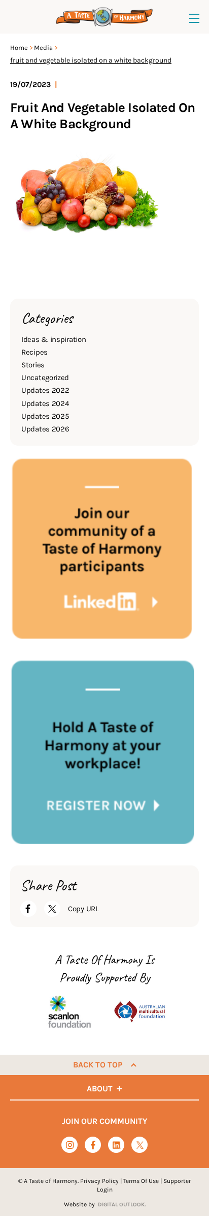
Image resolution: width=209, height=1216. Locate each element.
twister (139, 1145)
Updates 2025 (44, 416)
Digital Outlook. (122, 1204)
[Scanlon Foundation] (69, 1012)
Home (19, 47)
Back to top (97, 1064)
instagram (69, 1145)
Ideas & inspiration (53, 339)
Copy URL (83, 908)
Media (43, 47)
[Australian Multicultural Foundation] (139, 1012)
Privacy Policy (99, 1180)
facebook (93, 1145)
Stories (33, 364)
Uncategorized (45, 377)
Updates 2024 (44, 403)
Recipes (34, 352)
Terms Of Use (141, 1180)
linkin (116, 1145)
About (100, 1088)
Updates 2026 (45, 428)
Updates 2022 (45, 390)
